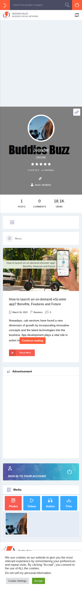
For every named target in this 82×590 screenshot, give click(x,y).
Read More (25, 353)
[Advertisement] (41, 63)
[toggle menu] (12, 223)
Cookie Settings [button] (17, 580)
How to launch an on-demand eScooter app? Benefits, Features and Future (37, 302)
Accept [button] (38, 580)
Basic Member (43, 185)
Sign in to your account (27, 476)
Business (38, 312)
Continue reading (32, 340)
